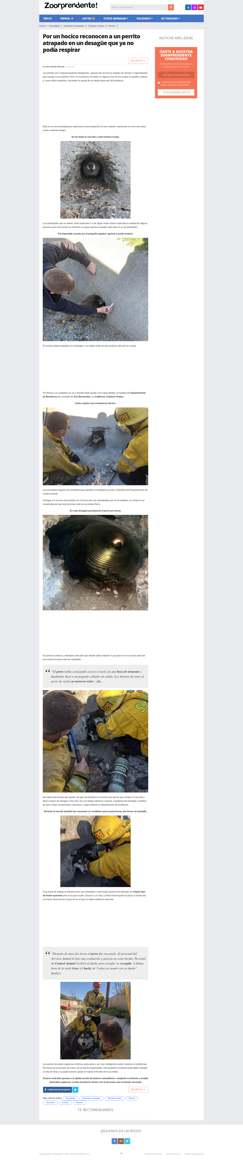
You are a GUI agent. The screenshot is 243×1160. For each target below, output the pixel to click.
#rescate (79, 1102)
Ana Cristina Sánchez (55, 67)
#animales (50, 1102)
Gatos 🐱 (88, 18)
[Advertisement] (95, 105)
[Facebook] (115, 1141)
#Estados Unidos (115, 1098)
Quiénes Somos (173, 1154)
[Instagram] (121, 1141)
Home (42, 26)
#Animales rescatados (91, 1098)
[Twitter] (127, 1141)
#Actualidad (70, 1098)
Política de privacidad (194, 1154)
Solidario (143, 18)
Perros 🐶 (67, 18)
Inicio (47, 18)
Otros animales (115, 18)
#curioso (65, 1102)
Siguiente (136, 61)
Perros (111, 26)
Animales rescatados (73, 26)
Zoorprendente (46, 1154)
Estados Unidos (96, 26)
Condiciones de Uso (153, 1154)
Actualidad (169, 18)
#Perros (132, 1098)
